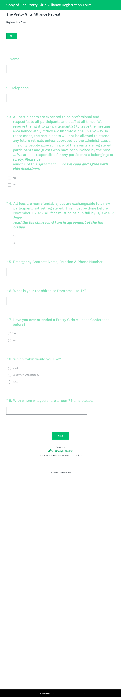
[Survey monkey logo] (60, 451)
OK (11, 35)
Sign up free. (76, 455)
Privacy (54, 472)
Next (60, 435)
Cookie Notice (65, 472)
